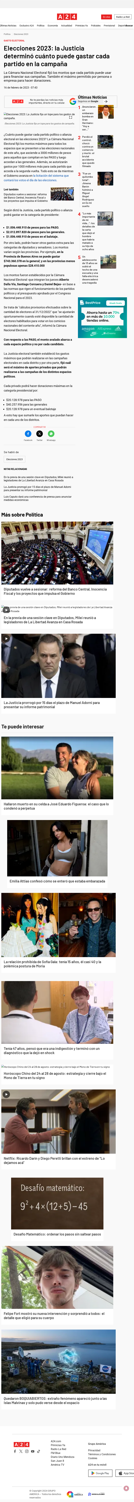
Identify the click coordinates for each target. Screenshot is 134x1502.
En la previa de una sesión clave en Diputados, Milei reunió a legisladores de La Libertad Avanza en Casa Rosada (38, 479)
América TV (57, 1464)
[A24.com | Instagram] (26, 1451)
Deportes (122, 25)
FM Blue (55, 1453)
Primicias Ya (81, 25)
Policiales (95, 25)
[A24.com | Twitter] (21, 1451)
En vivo (106, 17)
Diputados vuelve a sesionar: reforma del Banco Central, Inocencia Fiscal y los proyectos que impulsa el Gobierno (26, 197)
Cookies (92, 1458)
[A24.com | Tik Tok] (38, 1451)
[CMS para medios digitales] (94, 1494)
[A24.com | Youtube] (32, 1451)
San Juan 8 (57, 1460)
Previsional (109, 25)
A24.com (56, 1441)
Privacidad (94, 1450)
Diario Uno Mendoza (62, 1456)
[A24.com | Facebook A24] (15, 1451)
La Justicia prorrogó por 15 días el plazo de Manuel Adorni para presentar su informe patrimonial (37, 488)
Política (40, 25)
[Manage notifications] (126, 1488)
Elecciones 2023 (21, 34)
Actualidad (66, 25)
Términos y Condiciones (102, 1454)
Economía (53, 25)
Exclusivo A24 (27, 25)
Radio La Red (123, 17)
